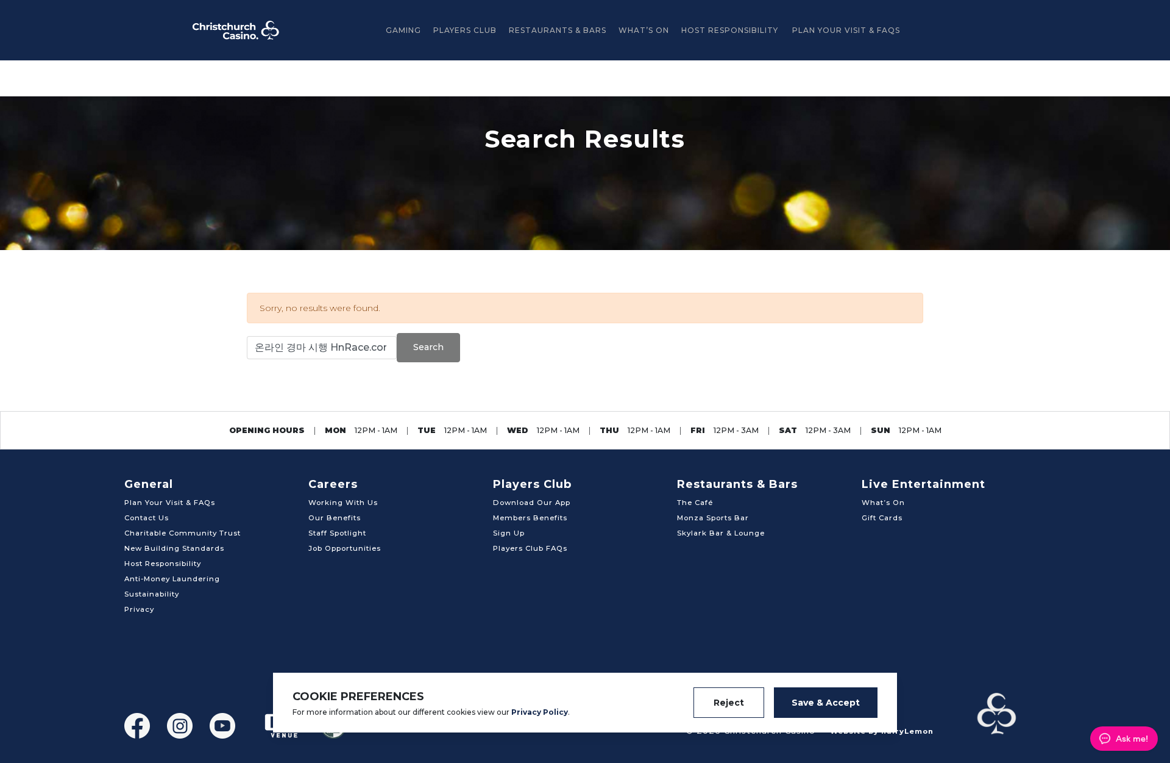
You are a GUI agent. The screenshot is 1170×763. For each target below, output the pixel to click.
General (148, 484)
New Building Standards (174, 548)
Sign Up (509, 533)
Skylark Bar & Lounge (721, 533)
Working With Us (343, 502)
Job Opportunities (344, 548)
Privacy (139, 609)
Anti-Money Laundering (172, 579)
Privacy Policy (539, 712)
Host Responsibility (729, 30)
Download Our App (531, 502)
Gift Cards (882, 518)
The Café (695, 502)
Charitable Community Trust (182, 533)
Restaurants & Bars (557, 30)
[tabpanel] (585, 173)
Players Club (465, 30)
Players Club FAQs (530, 548)
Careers (333, 484)
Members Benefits (530, 518)
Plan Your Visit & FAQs (846, 30)
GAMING (403, 30)
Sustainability (151, 594)
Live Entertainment (923, 484)
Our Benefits (334, 518)
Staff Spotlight (337, 533)
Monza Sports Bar (713, 518)
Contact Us (146, 518)
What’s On (644, 30)
